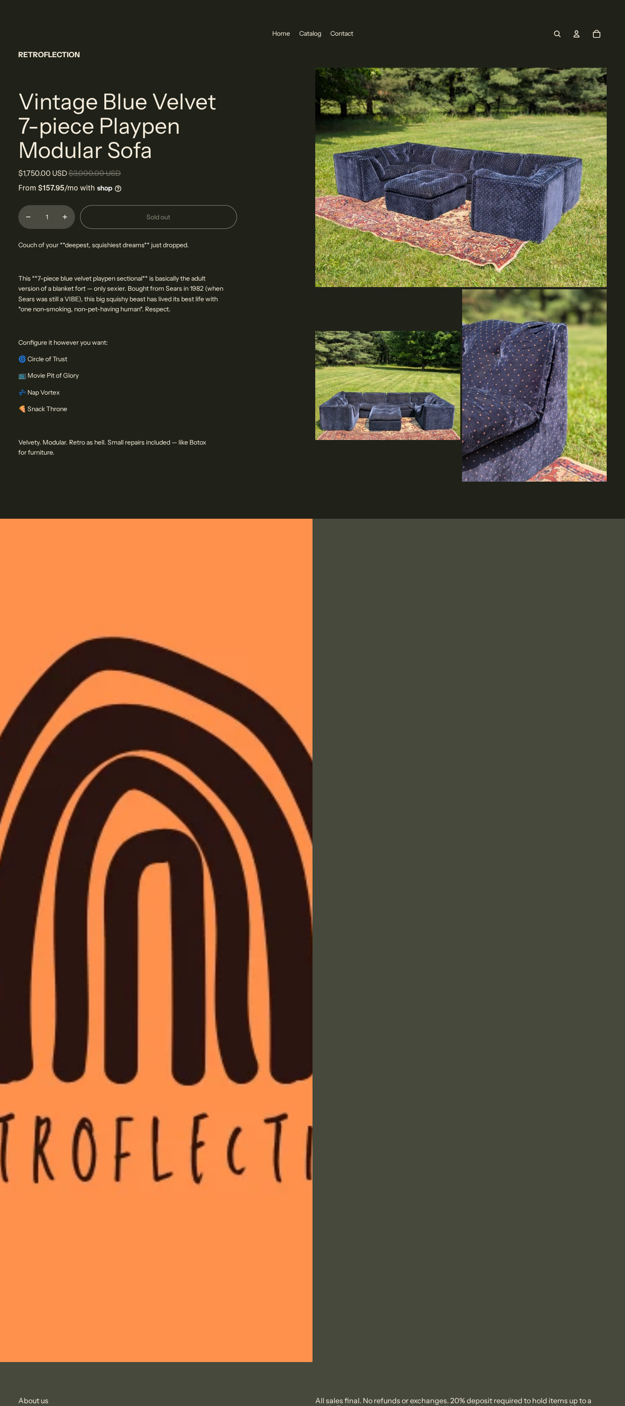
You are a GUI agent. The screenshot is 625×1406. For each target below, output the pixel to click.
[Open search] (557, 34)
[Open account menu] (576, 34)
